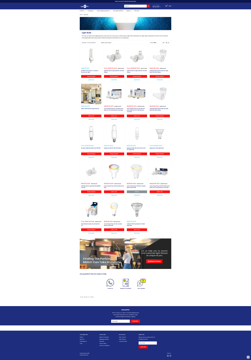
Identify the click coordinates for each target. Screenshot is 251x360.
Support (128, 11)
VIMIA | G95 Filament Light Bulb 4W (90, 108)
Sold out (137, 191)
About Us (82, 339)
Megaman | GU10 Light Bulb (157, 148)
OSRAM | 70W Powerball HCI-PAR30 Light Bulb (136, 224)
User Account (122, 337)
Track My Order (123, 341)
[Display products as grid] (166, 42)
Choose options (91, 76)
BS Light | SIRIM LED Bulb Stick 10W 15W (90, 148)
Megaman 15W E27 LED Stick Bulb (112, 148)
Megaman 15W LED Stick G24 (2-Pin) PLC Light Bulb (136, 148)
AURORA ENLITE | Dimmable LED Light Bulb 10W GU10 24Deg (159, 109)
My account (156, 7)
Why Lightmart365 (118, 11)
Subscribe (135, 321)
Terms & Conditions (104, 345)
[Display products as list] (168, 42)
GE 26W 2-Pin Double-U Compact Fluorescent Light (89, 71)
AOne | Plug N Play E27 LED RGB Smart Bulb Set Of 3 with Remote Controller (113, 109)
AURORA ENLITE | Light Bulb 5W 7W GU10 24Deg (137, 71)
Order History (122, 339)
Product (82, 11)
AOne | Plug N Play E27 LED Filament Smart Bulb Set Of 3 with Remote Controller (136, 110)
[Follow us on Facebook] (168, 356)
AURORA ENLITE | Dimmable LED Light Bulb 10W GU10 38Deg (159, 71)
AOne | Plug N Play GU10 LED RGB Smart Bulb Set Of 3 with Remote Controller (160, 186)
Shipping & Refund (104, 339)
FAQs (81, 343)
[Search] (148, 6)
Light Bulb (86, 14)
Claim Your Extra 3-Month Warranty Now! (125, 1)
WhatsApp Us (83, 341)
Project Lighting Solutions (103, 11)
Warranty (136, 11)
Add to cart (91, 116)
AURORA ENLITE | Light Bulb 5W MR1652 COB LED (90, 186)
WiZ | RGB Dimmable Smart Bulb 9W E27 (90, 224)
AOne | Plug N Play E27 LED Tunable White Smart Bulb (113, 224)
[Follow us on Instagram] (170, 356)
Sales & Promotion (104, 337)
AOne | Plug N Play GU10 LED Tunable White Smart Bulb (136, 186)
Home (81, 14)
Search (81, 337)
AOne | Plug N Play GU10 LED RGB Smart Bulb (114, 186)
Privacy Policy (102, 343)
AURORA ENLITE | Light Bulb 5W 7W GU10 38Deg (114, 71)
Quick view (91, 79)
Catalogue (90, 11)
